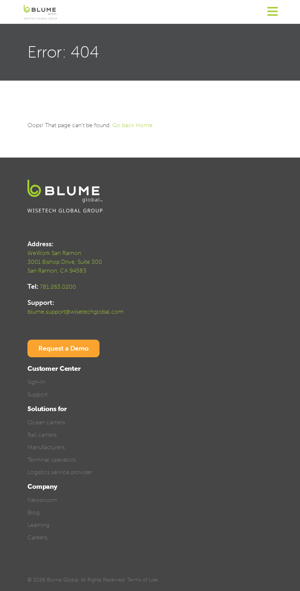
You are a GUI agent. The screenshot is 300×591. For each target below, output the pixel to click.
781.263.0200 (58, 286)
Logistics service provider (59, 472)
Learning (38, 524)
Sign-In (36, 381)
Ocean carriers (46, 422)
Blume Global (62, 580)
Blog (33, 512)
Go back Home (132, 125)
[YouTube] (69, 568)
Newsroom (42, 499)
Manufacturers (46, 447)
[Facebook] (30, 568)
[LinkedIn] (56, 568)
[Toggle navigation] (272, 12)
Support (37, 394)
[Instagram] (82, 568)
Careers (37, 537)
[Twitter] (43, 568)
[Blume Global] (40, 12)
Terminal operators (51, 459)
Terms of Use (142, 580)
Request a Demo (63, 348)
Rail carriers (42, 434)
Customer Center (54, 369)
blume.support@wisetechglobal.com (75, 311)
